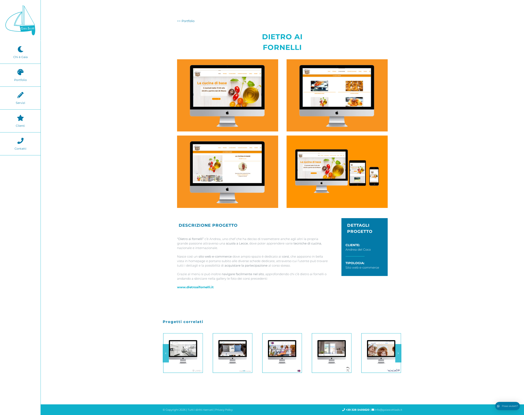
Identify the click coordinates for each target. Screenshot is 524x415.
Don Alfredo (281, 353)
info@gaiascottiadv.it (388, 409)
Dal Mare (182, 353)
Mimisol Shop (330, 353)
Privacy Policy (224, 409)
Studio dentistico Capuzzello (380, 353)
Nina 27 (231, 353)
